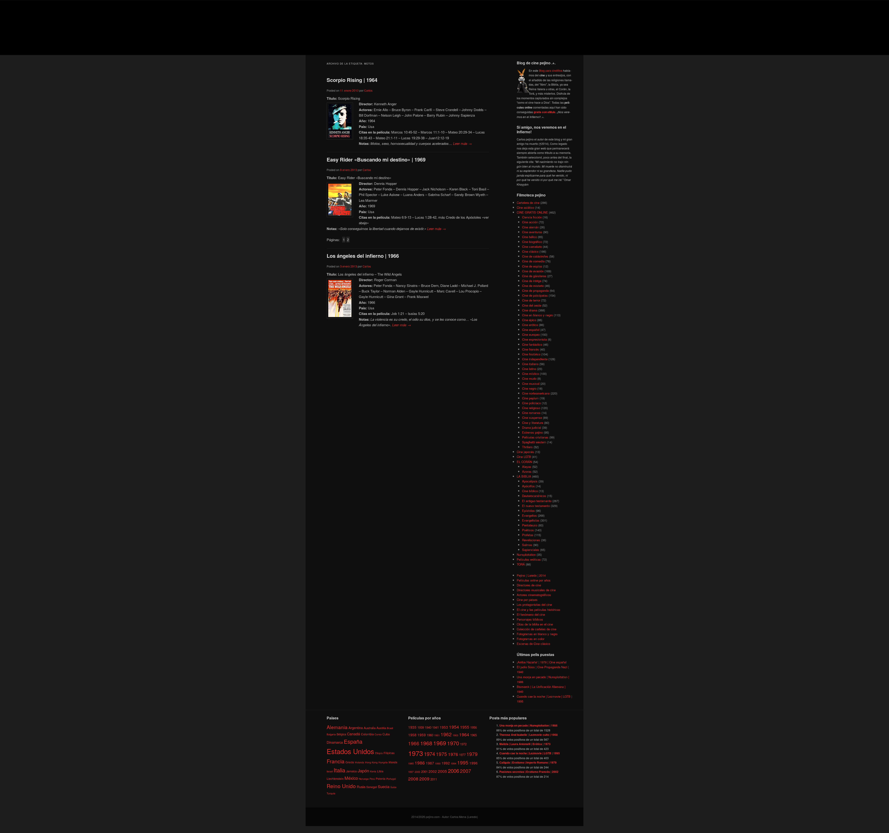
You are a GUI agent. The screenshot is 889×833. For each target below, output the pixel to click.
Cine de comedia (533, 261)
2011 (433, 779)
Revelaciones (531, 540)
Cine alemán (530, 227)
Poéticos (528, 530)
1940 (428, 727)
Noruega (364, 778)
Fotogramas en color (530, 639)
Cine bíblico (530, 491)
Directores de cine (529, 585)
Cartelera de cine (528, 202)
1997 (411, 772)
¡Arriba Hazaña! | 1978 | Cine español (542, 662)
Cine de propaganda (535, 290)
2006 (453, 770)
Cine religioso (531, 408)
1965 (473, 735)
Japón (363, 771)
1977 (462, 754)
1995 (462, 762)
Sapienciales (530, 549)
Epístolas (528, 510)
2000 (417, 772)
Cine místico (530, 373)
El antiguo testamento (536, 501)
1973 (415, 753)
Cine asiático (525, 207)
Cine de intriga (531, 281)
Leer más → (462, 143)
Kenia (373, 771)
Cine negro (529, 388)
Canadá (353, 733)
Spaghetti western (534, 442)
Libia (380, 771)
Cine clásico (530, 251)
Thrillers (527, 447)
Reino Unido (341, 785)
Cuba (386, 734)
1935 (412, 727)
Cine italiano (530, 364)
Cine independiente (535, 359)
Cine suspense (532, 417)
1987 (430, 762)
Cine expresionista (534, 339)
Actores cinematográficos (534, 595)
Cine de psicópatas (535, 295)
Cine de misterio (533, 285)
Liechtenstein (335, 778)
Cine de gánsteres (534, 276)
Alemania (337, 727)
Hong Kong (371, 762)
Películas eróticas (529, 559)
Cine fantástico (532, 344)
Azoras (527, 471)
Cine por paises (527, 599)
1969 (439, 743)
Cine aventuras (532, 232)
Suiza (393, 787)
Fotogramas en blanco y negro (537, 634)
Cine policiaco (531, 403)
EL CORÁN (524, 462)
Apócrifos (528, 486)
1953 (444, 727)
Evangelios (529, 515)
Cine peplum (530, 398)
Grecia (349, 762)
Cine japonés (525, 452)
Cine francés (530, 349)
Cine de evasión (533, 271)
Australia (370, 728)
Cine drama (529, 310)
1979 (472, 753)
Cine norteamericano (536, 393)
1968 (426, 743)
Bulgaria (331, 734)
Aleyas (526, 466)
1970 (453, 743)
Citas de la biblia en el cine (535, 624)
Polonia (380, 778)
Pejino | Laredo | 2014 (531, 575)
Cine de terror (531, 300)
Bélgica (341, 734)
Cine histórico (531, 354)
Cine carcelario (532, 246)
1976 (453, 754)
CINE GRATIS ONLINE (532, 212)
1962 (446, 734)
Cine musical (530, 383)
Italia (339, 770)
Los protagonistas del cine (534, 604)
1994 (453, 763)
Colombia (367, 734)
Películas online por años (534, 580)
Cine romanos (531, 412)
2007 (465, 770)
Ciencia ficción (532, 217)
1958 (412, 734)
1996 (473, 762)
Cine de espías (532, 266)
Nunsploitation (526, 554)
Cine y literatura (532, 422)
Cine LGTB (524, 456)
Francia (335, 761)
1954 (454, 727)
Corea (378, 734)
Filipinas (389, 753)
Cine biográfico (532, 241)
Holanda (359, 762)
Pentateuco (529, 525)
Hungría (383, 762)
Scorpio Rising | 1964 (352, 80)
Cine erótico (530, 325)
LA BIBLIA (524, 476)
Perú (372, 778)
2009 (424, 778)
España (353, 741)
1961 (437, 735)
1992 (445, 762)
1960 (430, 735)
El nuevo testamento (536, 506)
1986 (420, 762)
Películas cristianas (535, 437)
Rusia (361, 786)
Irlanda (392, 762)
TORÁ (521, 564)
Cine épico (529, 320)
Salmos (527, 545)
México (351, 778)
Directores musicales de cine (536, 590)
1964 (464, 734)
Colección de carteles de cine (536, 629)
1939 (420, 727)
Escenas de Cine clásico (533, 643)
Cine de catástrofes (535, 256)
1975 (441, 753)
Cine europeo (531, 334)
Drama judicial (531, 427)
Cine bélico (529, 237)
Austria (381, 728)
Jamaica (351, 771)
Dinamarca (335, 742)
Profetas (527, 535)
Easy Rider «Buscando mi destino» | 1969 (376, 159)
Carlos (368, 90)
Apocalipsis (530, 481)
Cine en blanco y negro (537, 315)
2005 (442, 771)
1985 (411, 763)
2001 (424, 771)
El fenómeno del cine (531, 614)
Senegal (371, 787)
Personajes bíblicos (530, 619)
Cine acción (530, 222)
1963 (455, 735)
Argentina (355, 727)
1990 (438, 763)
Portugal (391, 778)
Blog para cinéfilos (550, 70)
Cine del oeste (531, 305)
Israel (330, 771)
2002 (433, 771)
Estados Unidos (350, 751)
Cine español (530, 329)
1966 (413, 743)
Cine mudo (529, 378)
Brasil (390, 728)
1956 (473, 727)
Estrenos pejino (532, 432)
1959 (421, 734)
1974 (429, 753)
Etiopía (379, 753)
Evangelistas (530, 520)
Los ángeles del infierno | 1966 (363, 255)
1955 (464, 727)
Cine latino (529, 369)
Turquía (331, 793)
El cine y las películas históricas (538, 609)
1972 (463, 744)
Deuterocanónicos (534, 496)
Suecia (383, 786)
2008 (413, 778)
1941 (435, 727)
